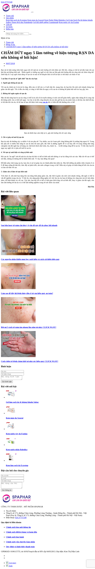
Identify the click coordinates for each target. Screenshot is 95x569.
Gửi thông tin (6, 490)
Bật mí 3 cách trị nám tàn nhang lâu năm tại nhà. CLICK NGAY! (28, 327)
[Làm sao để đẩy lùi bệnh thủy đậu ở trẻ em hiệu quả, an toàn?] (18, 288)
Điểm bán (10, 29)
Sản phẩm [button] (10, 18)
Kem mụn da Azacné (35, 20)
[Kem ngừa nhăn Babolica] (11, 445)
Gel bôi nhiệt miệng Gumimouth (45, 22)
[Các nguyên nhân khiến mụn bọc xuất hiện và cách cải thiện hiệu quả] (18, 254)
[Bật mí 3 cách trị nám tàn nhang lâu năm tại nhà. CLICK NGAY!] (18, 322)
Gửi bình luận (7, 382)
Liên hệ (9, 25)
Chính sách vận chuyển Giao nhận (20, 542)
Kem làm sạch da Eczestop (16, 20)
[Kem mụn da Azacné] (11, 413)
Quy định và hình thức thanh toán (20, 547)
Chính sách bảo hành (15, 537)
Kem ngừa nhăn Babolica (16, 450)
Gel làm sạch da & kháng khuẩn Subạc (22, 402)
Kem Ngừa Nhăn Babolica (54, 20)
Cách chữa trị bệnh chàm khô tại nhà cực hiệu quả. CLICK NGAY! (29, 361)
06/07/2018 (10, 63)
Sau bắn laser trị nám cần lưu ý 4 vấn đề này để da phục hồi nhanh (29, 225)
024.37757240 (6, 2)
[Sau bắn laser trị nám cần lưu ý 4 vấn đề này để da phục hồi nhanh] (18, 220)
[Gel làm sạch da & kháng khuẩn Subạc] (11, 397)
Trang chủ (10, 16)
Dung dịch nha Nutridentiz (22, 22)
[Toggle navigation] (32, 12)
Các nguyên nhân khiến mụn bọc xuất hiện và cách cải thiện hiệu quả (30, 259)
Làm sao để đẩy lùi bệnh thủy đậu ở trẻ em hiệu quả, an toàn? (27, 293)
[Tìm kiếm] (30, 34)
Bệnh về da (5, 38)
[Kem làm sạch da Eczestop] (11, 460)
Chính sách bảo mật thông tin (18, 527)
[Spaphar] (16, 11)
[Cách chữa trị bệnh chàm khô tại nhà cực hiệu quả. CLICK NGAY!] (18, 356)
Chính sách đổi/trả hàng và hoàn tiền (21, 532)
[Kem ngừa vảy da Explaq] (11, 429)
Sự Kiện (9, 27)
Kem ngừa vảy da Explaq (69, 22)
